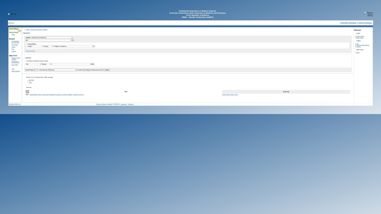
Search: (28, 37)
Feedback (131, 104)
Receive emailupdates (16, 58)
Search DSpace (13, 29)
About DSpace (16, 71)
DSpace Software (101, 104)
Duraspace (124, 104)
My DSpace (15, 61)
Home (13, 34)
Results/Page (29, 70)
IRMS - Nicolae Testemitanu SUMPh (36, 29)
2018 (357, 52)
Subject (14, 51)
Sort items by (43, 70)
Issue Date (15, 45)
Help (13, 69)
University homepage (348, 23)
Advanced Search (13, 32)
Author (13, 47)
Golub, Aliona (226, 94)
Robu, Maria (234, 94)
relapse (358, 46)
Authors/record (95, 70)
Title (13, 49)
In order (79, 70)
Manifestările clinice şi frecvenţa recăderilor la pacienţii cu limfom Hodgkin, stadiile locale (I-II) (57, 94)
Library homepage (365, 23)
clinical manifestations (362, 45)
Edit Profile (15, 65)
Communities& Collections (15, 41)
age (357, 43)
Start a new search (30, 51)
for (27, 40)
